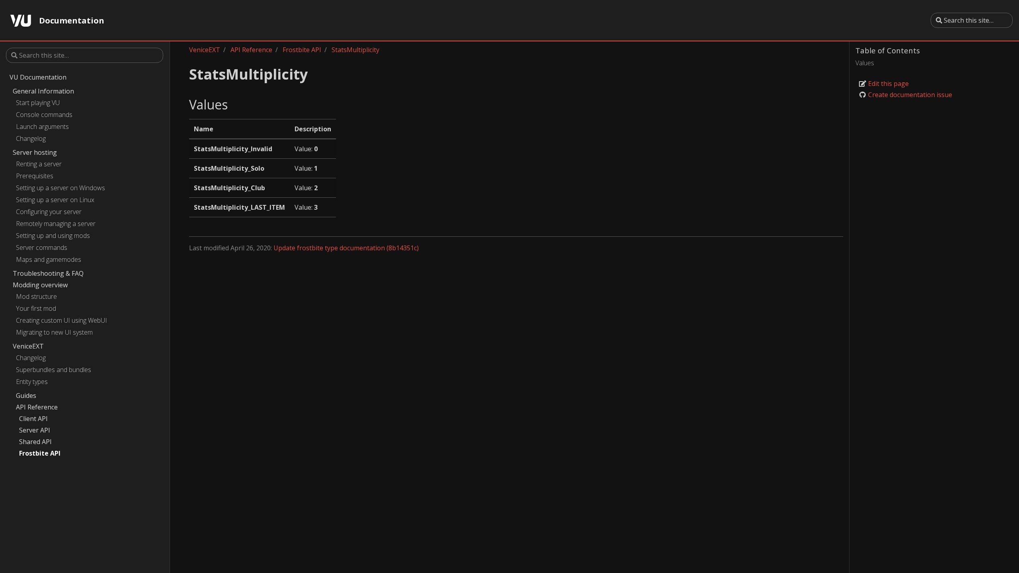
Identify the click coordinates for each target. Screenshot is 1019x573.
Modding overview (40, 285)
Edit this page (888, 83)
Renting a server (39, 164)
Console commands (44, 114)
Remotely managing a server (56, 223)
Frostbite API (40, 453)
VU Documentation (38, 77)
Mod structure (36, 296)
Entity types (32, 381)
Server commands (41, 247)
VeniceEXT (28, 346)
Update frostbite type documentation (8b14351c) (346, 248)
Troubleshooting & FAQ (48, 273)
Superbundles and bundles (53, 369)
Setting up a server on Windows (60, 187)
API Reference (37, 407)
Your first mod (36, 308)
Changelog (31, 138)
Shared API (35, 441)
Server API (34, 430)
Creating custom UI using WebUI (61, 320)
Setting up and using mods (53, 235)
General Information (43, 91)
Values (864, 62)
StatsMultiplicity (355, 49)
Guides (26, 395)
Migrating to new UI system (54, 332)
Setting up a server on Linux (55, 199)
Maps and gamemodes (48, 259)
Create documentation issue (909, 94)
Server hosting (35, 152)
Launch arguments (42, 126)
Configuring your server (49, 211)
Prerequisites (34, 176)
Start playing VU (38, 102)
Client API (33, 418)
